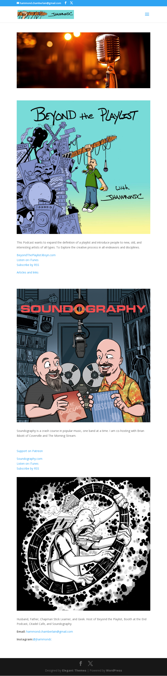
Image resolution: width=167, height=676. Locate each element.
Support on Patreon (30, 451)
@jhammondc (42, 639)
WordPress (114, 670)
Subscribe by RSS (28, 265)
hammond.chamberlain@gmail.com (49, 631)
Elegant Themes (74, 670)
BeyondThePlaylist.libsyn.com (36, 255)
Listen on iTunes (27, 260)
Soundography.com (29, 459)
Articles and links (27, 272)
